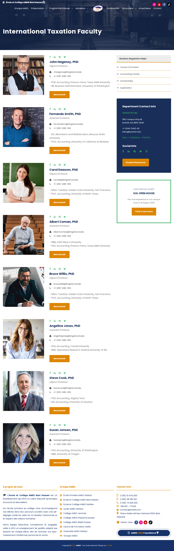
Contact (157, 8)
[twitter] (65, 57)
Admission (80, 8)
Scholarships (126, 80)
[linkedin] (55, 57)
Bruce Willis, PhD (61, 274)
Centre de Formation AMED (77, 526)
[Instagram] (154, 5)
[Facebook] (164, 5)
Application (126, 87)
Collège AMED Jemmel (74, 513)
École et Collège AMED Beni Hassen (80, 499)
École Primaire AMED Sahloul (77, 495)
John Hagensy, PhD (63, 62)
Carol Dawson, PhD (63, 170)
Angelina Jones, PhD (64, 326)
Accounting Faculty (130, 74)
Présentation (37, 8)
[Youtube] (159, 5)
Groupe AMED (21, 8)
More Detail (59, 94)
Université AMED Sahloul (75, 531)
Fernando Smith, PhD (65, 114)
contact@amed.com (130, 509)
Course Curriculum (129, 67)
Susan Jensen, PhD (63, 430)
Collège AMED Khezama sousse (79, 517)
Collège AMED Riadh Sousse (77, 522)
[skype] (60, 57)
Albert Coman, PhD (63, 222)
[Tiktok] (169, 4)
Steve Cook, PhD (61, 378)
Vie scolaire (127, 8)
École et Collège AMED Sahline (78, 504)
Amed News (145, 8)
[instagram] (147, 151)
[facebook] (50, 57)
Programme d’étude (59, 8)
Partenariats (113, 8)
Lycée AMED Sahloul (73, 508)
